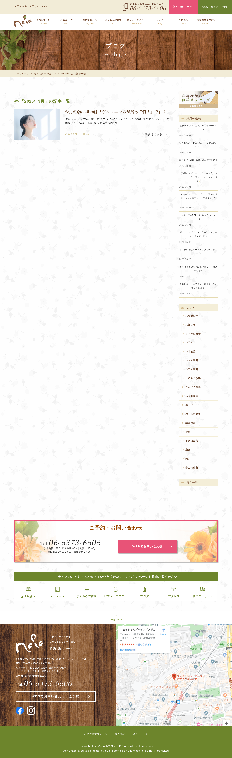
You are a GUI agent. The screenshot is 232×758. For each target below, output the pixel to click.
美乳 (188, 458)
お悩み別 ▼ (43, 22)
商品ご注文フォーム (95, 734)
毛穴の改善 (191, 440)
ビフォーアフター (136, 22)
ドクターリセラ (203, 596)
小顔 (188, 431)
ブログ (159, 22)
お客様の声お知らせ (45, 73)
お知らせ (190, 324)
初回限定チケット (184, 6)
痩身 (188, 449)
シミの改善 (191, 360)
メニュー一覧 (140, 734)
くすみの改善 (193, 333)
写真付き (190, 423)
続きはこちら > (156, 134)
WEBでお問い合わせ (147, 546)
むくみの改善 (193, 414)
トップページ (21, 73)
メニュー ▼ (66, 22)
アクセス (183, 22)
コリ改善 (190, 351)
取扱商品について (206, 22)
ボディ (189, 405)
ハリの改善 (191, 396)
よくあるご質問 (113, 22)
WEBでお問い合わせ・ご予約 (56, 696)
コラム (86, 134)
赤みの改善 (191, 467)
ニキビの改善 (193, 387)
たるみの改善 (193, 378)
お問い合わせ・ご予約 (215, 6)
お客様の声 (191, 315)
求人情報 (120, 734)
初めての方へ (90, 22)
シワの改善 (191, 369)
